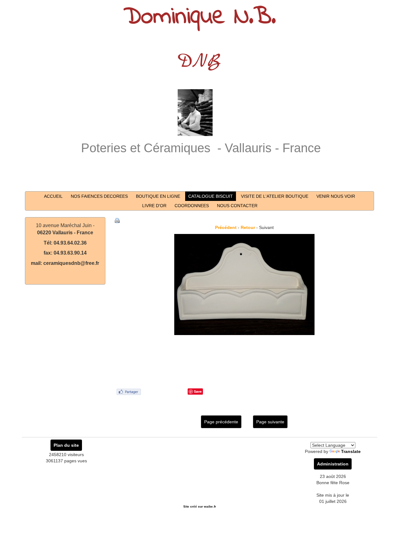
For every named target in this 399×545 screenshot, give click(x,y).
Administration (333, 463)
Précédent (226, 227)
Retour (248, 227)
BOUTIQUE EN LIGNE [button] (158, 196)
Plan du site (66, 445)
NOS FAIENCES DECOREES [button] (99, 196)
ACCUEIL (53, 196)
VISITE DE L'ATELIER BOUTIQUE (274, 196)
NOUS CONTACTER (237, 205)
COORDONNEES (192, 205)
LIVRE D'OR (154, 205)
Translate (351, 451)
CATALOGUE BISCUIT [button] (210, 196)
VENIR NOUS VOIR (335, 196)
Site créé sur (199, 506)
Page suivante (270, 421)
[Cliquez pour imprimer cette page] (117, 220)
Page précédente (221, 421)
